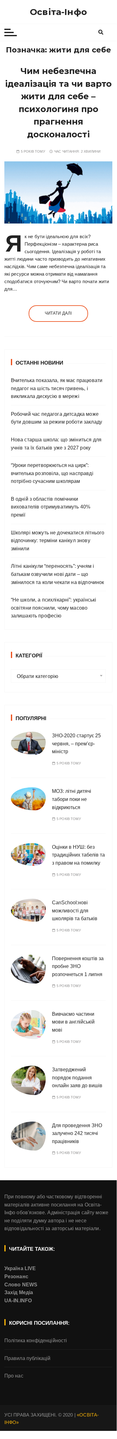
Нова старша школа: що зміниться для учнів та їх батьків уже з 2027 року (56, 443)
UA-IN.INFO (18, 1300)
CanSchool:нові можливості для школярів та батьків (74, 910)
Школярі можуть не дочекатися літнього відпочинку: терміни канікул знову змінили (58, 540)
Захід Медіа (18, 1292)
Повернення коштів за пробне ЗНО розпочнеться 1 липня (78, 966)
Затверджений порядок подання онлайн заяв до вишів (77, 1077)
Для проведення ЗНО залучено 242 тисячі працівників (77, 1133)
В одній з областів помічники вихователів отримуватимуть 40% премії (51, 507)
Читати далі (58, 313)
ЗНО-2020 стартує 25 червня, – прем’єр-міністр (76, 743)
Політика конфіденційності (35, 1340)
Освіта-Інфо (58, 12)
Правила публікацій (27, 1358)
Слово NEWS (21, 1284)
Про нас (13, 1375)
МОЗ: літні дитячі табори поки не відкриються (71, 799)
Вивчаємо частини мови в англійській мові (73, 1022)
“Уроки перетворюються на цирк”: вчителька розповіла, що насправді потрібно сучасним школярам (52, 473)
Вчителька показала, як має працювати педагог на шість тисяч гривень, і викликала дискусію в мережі (56, 388)
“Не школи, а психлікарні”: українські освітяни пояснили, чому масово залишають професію (53, 607)
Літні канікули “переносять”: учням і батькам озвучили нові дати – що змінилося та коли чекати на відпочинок (57, 574)
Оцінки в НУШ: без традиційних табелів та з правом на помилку (78, 855)
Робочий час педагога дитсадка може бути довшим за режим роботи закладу (56, 418)
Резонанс (16, 1276)
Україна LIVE (20, 1268)
